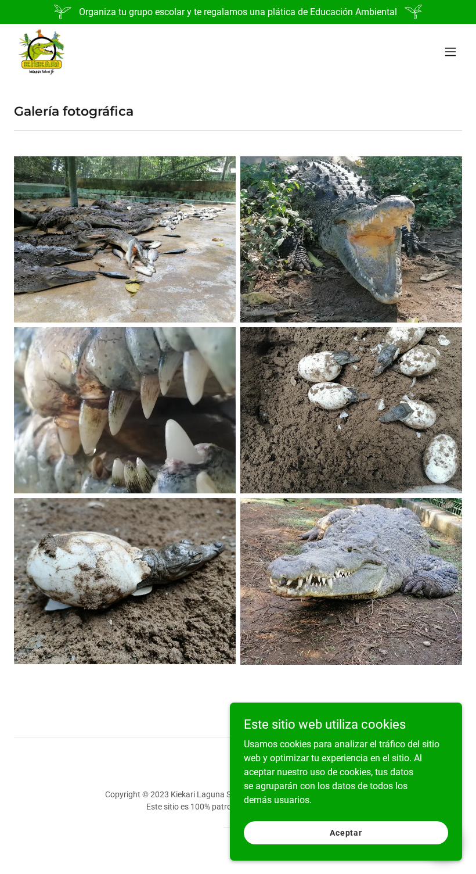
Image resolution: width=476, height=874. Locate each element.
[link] (41, 51)
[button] (450, 51)
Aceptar (346, 832)
